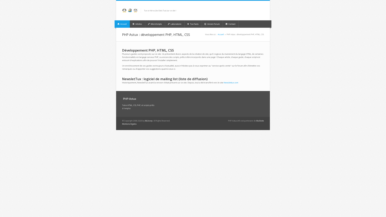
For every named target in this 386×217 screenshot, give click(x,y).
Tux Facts (194, 24)
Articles (138, 24)
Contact (231, 24)
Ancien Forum (213, 24)
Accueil (123, 24)
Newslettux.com (231, 82)
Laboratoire (175, 24)
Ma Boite (260, 121)
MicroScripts (156, 24)
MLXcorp (149, 121)
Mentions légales (129, 124)
